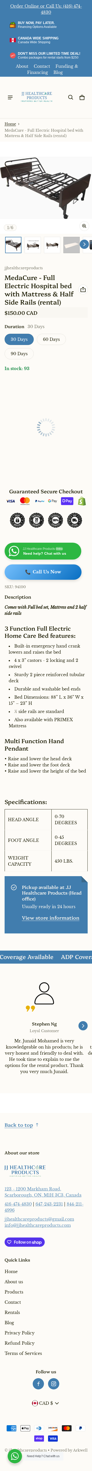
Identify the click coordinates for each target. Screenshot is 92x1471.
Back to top (19, 1124)
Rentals (12, 1312)
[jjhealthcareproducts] (37, 97)
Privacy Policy (19, 1332)
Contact (42, 66)
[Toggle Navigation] (10, 97)
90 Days (19, 353)
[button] (70, 97)
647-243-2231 (49, 1204)
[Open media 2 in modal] (46, 188)
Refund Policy (19, 1343)
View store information (50, 917)
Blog (58, 72)
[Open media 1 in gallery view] (13, 245)
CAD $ (46, 1403)
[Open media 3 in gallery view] (52, 245)
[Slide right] (84, 244)
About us (14, 1281)
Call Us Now (43, 572)
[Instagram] (53, 1383)
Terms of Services (23, 1353)
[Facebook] (38, 1383)
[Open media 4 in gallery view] (71, 245)
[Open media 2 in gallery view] (33, 245)
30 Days (19, 339)
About (22, 66)
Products (14, 1292)
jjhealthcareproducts (28, 1450)
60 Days (51, 339)
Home (10, 124)
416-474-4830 (18, 1204)
